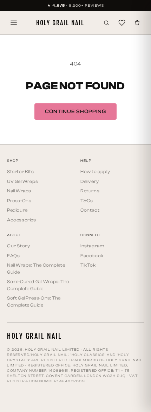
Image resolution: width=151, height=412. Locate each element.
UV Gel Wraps (22, 181)
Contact (89, 210)
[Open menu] (13, 22)
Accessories (21, 219)
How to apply (95, 171)
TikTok (88, 265)
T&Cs (86, 200)
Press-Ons (19, 200)
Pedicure (17, 210)
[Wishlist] (122, 22)
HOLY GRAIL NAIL (60, 23)
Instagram (92, 245)
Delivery (89, 181)
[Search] (106, 22)
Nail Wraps (19, 190)
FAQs (13, 255)
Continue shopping (75, 112)
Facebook (92, 255)
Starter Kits (20, 171)
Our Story (18, 245)
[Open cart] (137, 22)
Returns (89, 190)
